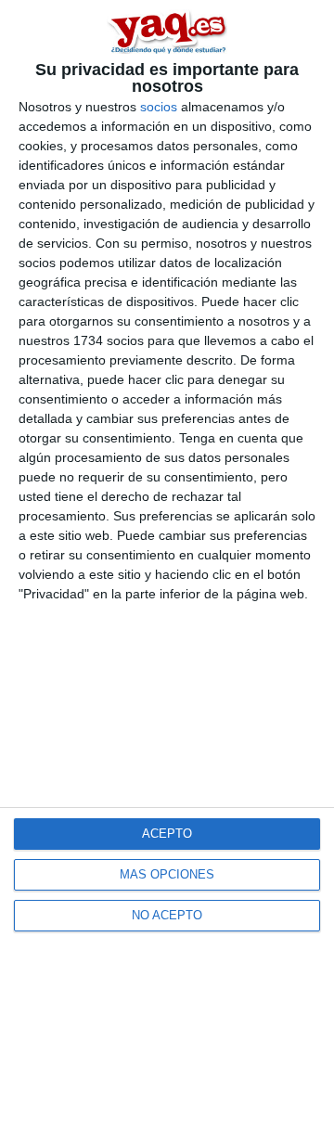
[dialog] (167, 571)
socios (158, 106)
